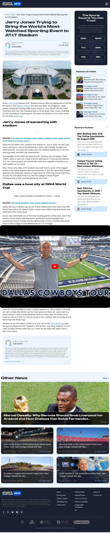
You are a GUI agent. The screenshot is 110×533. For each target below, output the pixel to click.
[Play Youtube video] (55, 266)
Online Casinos (62, 498)
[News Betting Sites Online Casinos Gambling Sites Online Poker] (107, 4)
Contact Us (97, 495)
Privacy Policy (80, 492)
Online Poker (61, 505)
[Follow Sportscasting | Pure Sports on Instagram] (17, 512)
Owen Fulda (8, 422)
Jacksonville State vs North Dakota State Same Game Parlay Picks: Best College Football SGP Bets (27, 445)
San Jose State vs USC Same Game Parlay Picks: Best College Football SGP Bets (80, 445)
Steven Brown (86, 182)
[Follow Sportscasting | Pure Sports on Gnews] (21, 512)
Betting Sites (61, 495)
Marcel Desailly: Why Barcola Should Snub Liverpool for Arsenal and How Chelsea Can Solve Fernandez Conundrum (53, 417)
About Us (96, 492)
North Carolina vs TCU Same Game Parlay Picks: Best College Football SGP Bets (82, 475)
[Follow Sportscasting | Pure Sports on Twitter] (8, 512)
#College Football (45, 451)
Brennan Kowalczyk (10, 451)
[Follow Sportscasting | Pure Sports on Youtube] (12, 512)
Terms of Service (81, 498)
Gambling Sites (62, 502)
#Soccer (103, 422)
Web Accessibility (81, 502)
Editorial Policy (80, 495)
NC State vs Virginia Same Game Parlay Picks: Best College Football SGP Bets (26, 475)
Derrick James (86, 154)
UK (76, 510)
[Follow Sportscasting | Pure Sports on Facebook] (3, 512)
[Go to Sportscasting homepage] (11, 4)
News (59, 492)
